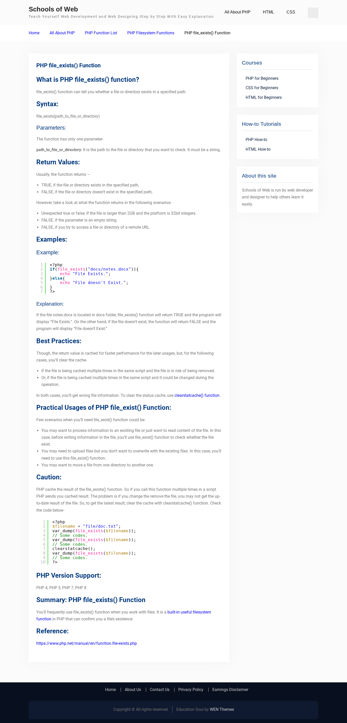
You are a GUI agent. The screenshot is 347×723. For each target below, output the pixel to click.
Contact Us (159, 690)
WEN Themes (222, 709)
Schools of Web (53, 9)
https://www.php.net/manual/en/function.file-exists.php (86, 643)
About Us (133, 690)
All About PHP (237, 12)
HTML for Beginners (264, 97)
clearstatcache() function (197, 395)
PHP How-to (256, 139)
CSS (291, 12)
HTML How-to (258, 149)
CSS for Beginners (262, 87)
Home (110, 690)
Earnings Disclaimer (230, 690)
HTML (268, 12)
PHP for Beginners (262, 78)
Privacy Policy (190, 690)
